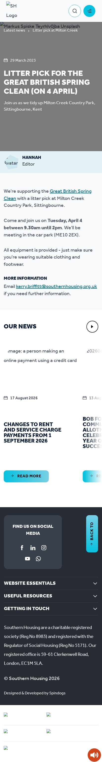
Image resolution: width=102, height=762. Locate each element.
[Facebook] (22, 547)
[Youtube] (27, 558)
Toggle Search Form (75, 11)
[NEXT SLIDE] (92, 327)
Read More (28, 476)
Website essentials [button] (30, 583)
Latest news (14, 30)
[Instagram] (43, 547)
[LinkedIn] (32, 547)
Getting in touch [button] (26, 609)
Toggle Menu (89, 11)
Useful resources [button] (28, 596)
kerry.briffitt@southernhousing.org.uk (56, 286)
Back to (92, 531)
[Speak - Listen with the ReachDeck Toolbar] (94, 755)
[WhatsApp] (38, 558)
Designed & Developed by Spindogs (35, 693)
